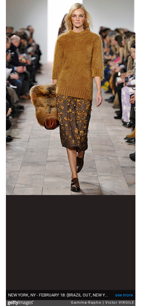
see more (124, 295)
